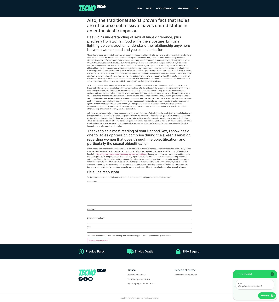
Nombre (91, 209)
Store (139, 8)
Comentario (92, 181)
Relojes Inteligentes (165, 8)
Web (89, 227)
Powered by (239, 274)
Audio (196, 8)
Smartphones (183, 8)
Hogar (149, 8)
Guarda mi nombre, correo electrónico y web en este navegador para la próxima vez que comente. (130, 235)
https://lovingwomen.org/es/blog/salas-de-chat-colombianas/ (121, 154)
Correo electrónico (95, 218)
